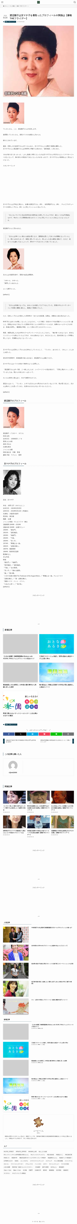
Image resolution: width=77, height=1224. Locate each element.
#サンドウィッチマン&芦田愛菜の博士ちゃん (16, 1154)
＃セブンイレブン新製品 (19, 1173)
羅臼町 (45, 1170)
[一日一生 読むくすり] (38, 2)
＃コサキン (7, 1173)
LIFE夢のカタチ (8, 1161)
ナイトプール (68, 1161)
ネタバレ (6, 1164)
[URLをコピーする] (68, 734)
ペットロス (38, 1164)
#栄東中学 (14, 1157)
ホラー (45, 1164)
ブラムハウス (29, 1164)
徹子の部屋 (45, 1167)
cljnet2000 (13, 772)
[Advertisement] (19, 180)
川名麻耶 (37, 1167)
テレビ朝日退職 (58, 1161)
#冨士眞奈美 (50, 1154)
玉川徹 (25, 1170)
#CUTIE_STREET (9, 1151)
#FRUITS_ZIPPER (21, 1151)
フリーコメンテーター (17, 1164)
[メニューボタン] (2, 2)
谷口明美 (58, 1170)
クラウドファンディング (37, 1161)
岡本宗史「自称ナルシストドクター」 (22, 1167)
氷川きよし (54, 1167)
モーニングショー (54, 1164)
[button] (9, 734)
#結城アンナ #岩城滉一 (65, 1157)
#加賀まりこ (59, 1154)
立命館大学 (38, 1170)
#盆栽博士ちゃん (52, 1157)
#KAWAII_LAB (32, 1151)
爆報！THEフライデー (10, 21)
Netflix (16, 1161)
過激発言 (65, 1170)
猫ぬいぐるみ (17, 1170)
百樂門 (31, 1170)
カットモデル (24, 1161)
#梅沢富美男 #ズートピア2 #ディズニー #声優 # (32, 1157)
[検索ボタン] (74, 2)
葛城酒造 (51, 1170)
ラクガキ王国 (65, 1164)
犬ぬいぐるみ (7, 1170)
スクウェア (49, 1161)
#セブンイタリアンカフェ (38, 1154)
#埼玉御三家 (68, 1154)
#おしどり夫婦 (43, 1151)
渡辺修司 (61, 1167)
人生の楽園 (7, 1167)
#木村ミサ (6, 1157)
